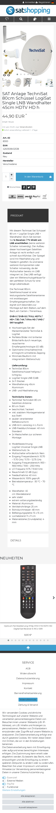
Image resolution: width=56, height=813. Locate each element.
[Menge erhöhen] (11, 175)
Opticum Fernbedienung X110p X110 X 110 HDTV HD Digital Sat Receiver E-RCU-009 (28, 627)
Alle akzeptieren (28, 796)
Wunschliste (14, 187)
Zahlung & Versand (28, 705)
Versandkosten (26, 127)
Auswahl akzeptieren (28, 807)
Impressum (28, 683)
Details (15, 540)
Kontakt (28, 688)
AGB (28, 668)
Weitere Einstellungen (13, 790)
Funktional (12, 787)
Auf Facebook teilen (24, 187)
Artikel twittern (28, 187)
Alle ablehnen (28, 802)
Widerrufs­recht (28, 673)
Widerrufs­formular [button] (28, 699)
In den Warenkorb (33, 176)
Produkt (16, 215)
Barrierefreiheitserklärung (28, 693)
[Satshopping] (28, 10)
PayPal (10, 784)
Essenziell (12, 777)
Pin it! (33, 187)
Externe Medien (15, 780)
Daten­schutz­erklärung (28, 678)
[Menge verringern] (11, 179)
